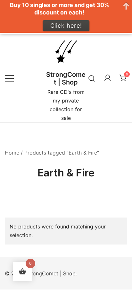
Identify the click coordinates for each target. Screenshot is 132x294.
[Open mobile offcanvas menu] (9, 78)
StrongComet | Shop (66, 78)
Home (12, 152)
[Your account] (107, 78)
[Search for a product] (92, 78)
